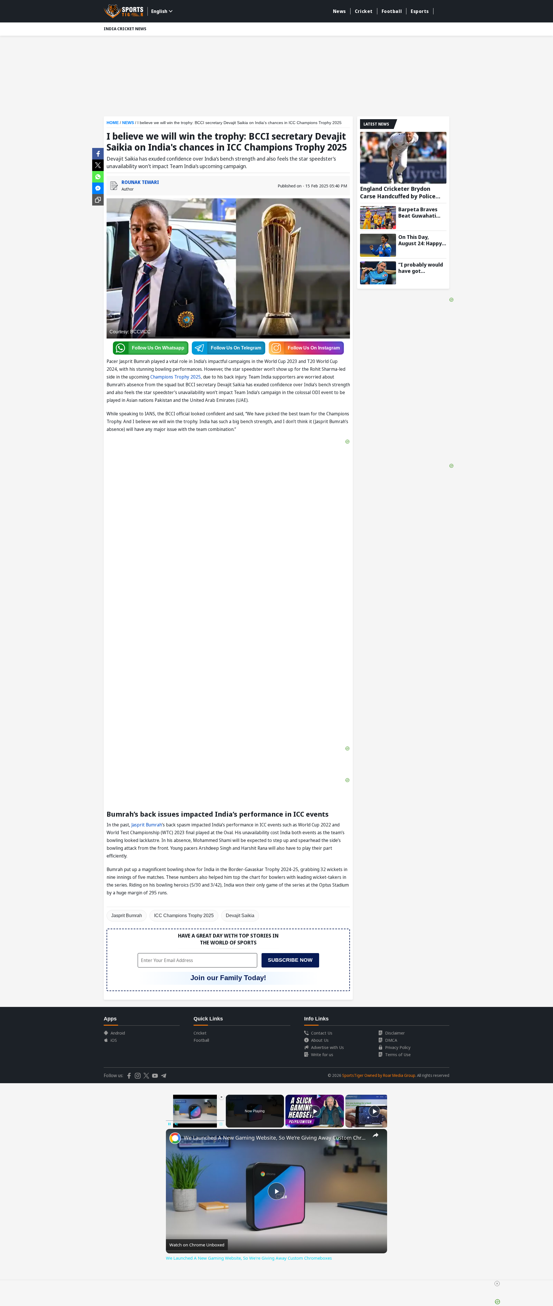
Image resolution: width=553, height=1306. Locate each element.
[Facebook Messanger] (98, 188)
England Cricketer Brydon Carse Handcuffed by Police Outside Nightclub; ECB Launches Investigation (397, 192)
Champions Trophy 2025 (175, 377)
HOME (113, 122)
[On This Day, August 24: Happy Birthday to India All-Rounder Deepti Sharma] (378, 245)
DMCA (391, 1040)
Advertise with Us (327, 1047)
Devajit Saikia (240, 915)
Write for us (322, 1054)
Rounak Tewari (140, 182)
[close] (497, 1283)
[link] (175, 1138)
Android (118, 1033)
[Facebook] (98, 153)
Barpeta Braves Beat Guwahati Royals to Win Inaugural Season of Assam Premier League (420, 212)
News (339, 11)
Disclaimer (395, 1033)
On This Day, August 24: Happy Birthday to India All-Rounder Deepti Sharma (422, 240)
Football (392, 11)
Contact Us (321, 1033)
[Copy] (98, 200)
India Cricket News (125, 28)
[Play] (315, 1111)
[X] (98, 165)
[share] (375, 1135)
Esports (420, 11)
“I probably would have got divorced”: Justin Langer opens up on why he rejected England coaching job (422, 267)
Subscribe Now (290, 960)
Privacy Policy (397, 1047)
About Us (320, 1040)
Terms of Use (398, 1054)
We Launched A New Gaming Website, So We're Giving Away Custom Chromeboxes (276, 1137)
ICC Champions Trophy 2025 (184, 915)
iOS (114, 1040)
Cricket (364, 11)
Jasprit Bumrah (146, 825)
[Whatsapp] (98, 176)
